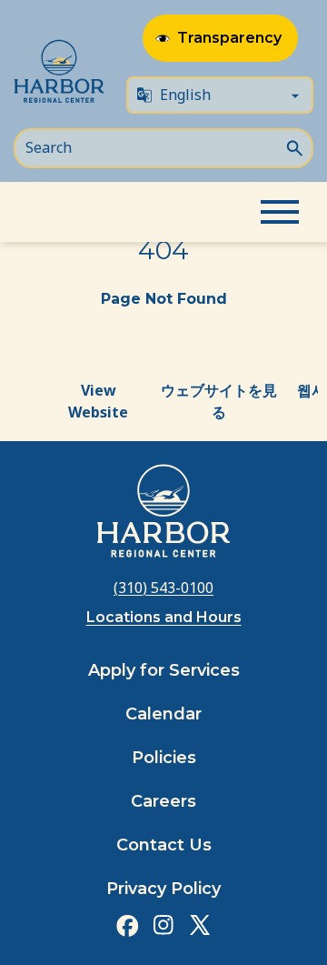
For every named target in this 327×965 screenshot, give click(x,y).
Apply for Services (164, 670)
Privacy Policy (163, 889)
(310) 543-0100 (163, 588)
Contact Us (164, 845)
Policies (164, 758)
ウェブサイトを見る (219, 401)
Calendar (163, 714)
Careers (163, 801)
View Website (98, 401)
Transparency (229, 37)
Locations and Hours (164, 617)
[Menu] (279, 211)
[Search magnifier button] (294, 146)
